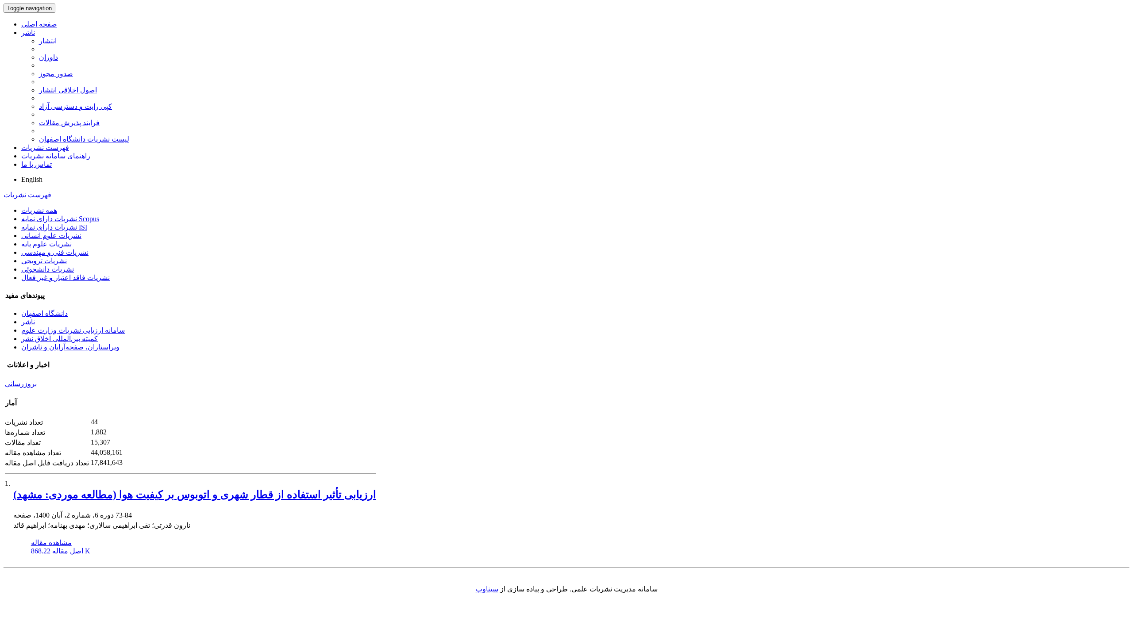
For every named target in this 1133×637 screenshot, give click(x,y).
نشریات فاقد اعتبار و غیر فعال (65, 277)
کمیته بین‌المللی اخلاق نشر (59, 338)
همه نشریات (39, 210)
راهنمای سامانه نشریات (55, 156)
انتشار (48, 41)
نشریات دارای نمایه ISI (54, 227)
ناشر (28, 32)
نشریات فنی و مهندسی (55, 252)
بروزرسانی (21, 384)
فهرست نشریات (45, 147)
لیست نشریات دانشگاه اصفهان (84, 139)
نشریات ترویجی (44, 261)
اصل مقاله (60, 551)
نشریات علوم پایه (46, 244)
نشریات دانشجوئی (47, 269)
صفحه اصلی (39, 24)
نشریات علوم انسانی (51, 235)
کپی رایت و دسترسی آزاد (75, 106)
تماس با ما (36, 164)
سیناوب (487, 589)
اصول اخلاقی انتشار (68, 90)
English (31, 179)
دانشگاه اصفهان (44, 313)
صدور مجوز (56, 73)
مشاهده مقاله (51, 542)
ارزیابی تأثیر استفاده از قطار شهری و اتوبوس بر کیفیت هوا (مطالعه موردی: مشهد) (194, 494)
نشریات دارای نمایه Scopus (60, 219)
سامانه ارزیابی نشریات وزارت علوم (73, 330)
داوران (48, 57)
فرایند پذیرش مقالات (69, 123)
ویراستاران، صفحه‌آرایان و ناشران (70, 347)
